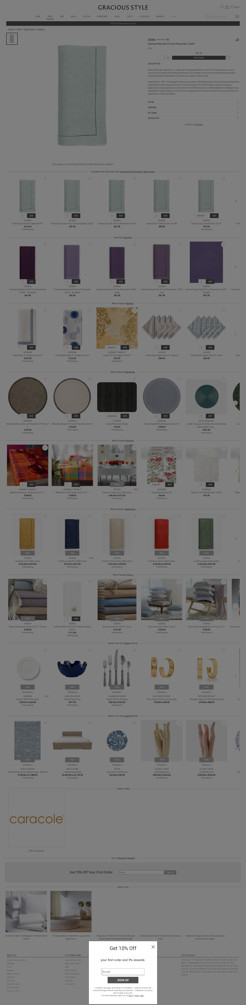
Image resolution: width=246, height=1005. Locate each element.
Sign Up (123, 980)
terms (131, 996)
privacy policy (139, 996)
